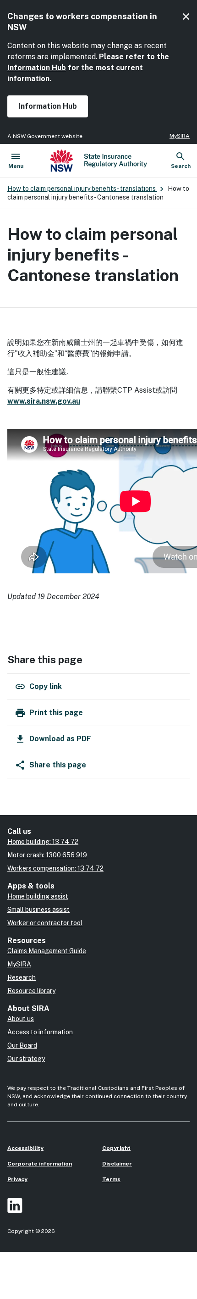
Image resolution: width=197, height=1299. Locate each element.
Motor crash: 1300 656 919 (47, 855)
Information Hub (36, 67)
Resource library (31, 990)
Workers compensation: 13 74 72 (55, 868)
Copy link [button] (45, 686)
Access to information (40, 1032)
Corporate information (39, 1163)
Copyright (116, 1148)
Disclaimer (117, 1163)
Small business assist (38, 909)
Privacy (17, 1179)
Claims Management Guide (46, 951)
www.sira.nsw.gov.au (43, 401)
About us (20, 1018)
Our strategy (26, 1058)
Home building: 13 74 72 (42, 841)
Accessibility (25, 1148)
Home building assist (37, 896)
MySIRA (180, 136)
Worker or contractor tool (44, 923)
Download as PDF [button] (60, 738)
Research (21, 977)
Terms (111, 1179)
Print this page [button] (56, 712)
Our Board (22, 1045)
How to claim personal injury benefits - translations (82, 188)
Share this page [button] (57, 765)
